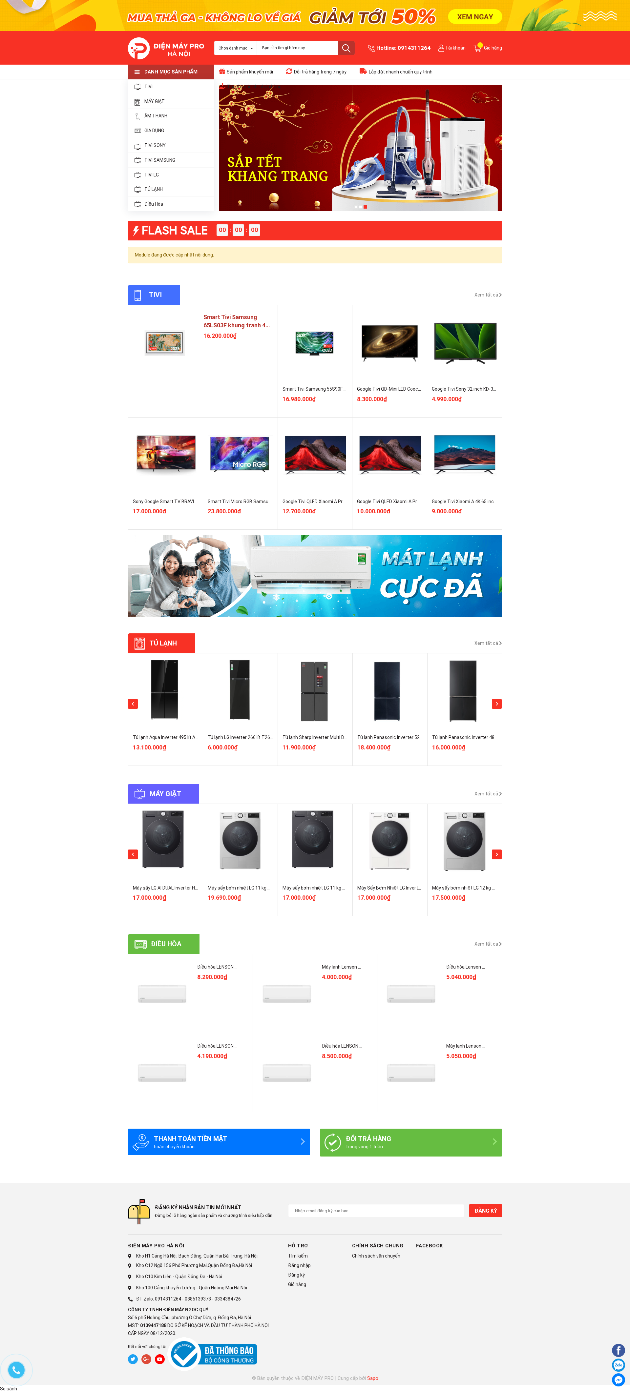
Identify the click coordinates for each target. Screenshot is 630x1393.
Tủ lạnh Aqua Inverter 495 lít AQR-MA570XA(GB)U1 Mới (190, 737)
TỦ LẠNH (153, 189)
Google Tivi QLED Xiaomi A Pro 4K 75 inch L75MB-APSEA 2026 (346, 501)
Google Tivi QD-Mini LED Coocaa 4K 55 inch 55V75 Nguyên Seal (422, 389)
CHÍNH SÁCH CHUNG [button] (378, 1246)
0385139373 (198, 1298)
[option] (165, 709)
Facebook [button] (429, 1246)
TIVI (148, 86)
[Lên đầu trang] (602, 1381)
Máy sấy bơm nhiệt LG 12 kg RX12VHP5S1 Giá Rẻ (483, 888)
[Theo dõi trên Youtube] (160, 1359)
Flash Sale (175, 230)
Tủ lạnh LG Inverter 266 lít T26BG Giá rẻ (248, 737)
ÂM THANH (155, 115)
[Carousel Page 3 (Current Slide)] (365, 207)
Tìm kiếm (298, 1256)
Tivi (155, 295)
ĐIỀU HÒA (166, 944)
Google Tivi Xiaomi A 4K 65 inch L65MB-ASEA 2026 (484, 501)
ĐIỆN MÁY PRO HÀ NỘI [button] (156, 1246)
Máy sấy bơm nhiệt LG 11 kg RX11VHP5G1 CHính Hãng (339, 888)
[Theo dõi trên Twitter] (133, 1359)
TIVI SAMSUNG (159, 160)
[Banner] (315, 576)
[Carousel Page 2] (360, 207)
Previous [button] (133, 704)
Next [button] (497, 704)
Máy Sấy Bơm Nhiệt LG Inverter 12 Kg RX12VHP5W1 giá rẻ (417, 888)
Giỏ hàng (297, 1284)
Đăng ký (485, 1211)
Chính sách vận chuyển (376, 1256)
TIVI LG (151, 174)
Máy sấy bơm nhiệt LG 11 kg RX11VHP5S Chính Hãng (263, 888)
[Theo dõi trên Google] (146, 1359)
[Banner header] (315, 15)
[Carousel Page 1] (356, 207)
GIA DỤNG (154, 130)
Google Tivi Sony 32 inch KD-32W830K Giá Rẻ (478, 389)
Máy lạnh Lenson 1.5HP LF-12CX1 (480, 1046)
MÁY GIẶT (154, 101)
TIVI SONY (155, 145)
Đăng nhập (299, 1265)
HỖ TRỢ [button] (298, 1246)
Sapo (372, 1378)
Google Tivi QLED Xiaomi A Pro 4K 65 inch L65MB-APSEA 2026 (421, 501)
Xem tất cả (486, 294)
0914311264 (414, 48)
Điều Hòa (153, 204)
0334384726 (228, 1298)
